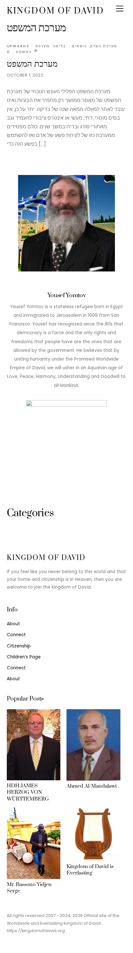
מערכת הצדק (103, 46)
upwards (18, 46)
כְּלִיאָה (59, 46)
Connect (16, 635)
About (13, 624)
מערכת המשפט (32, 64)
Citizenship (19, 646)
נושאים (79, 46)
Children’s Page (24, 657)
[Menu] (119, 9)
